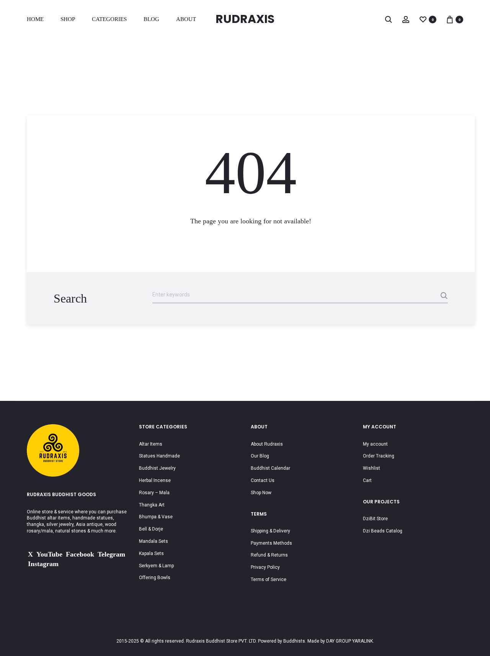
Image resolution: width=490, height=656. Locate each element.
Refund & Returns (269, 555)
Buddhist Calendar (270, 468)
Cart (367, 480)
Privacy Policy (265, 567)
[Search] (388, 19)
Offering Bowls (154, 577)
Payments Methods (271, 543)
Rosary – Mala (154, 492)
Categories (109, 19)
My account (375, 444)
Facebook (80, 554)
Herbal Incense (155, 480)
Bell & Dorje (151, 529)
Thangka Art (152, 505)
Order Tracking (378, 456)
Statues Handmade (159, 456)
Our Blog (260, 456)
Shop (67, 19)
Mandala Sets (153, 541)
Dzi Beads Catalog (382, 531)
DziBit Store (375, 518)
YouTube (49, 554)
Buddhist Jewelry (157, 468)
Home (35, 19)
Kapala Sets (151, 553)
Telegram (111, 554)
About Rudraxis (267, 444)
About (186, 19)
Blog (151, 19)
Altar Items (150, 444)
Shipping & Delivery (270, 531)
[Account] (406, 19)
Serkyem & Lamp (156, 565)
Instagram (43, 564)
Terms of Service (268, 579)
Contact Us (262, 480)
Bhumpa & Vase (156, 516)
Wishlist (371, 468)
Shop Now (261, 492)
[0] (423, 19)
